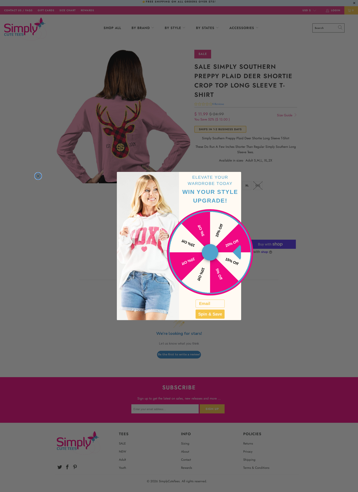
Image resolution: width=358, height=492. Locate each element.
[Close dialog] (38, 176)
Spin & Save (210, 314)
